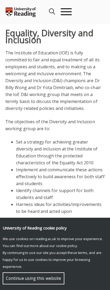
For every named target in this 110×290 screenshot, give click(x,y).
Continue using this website (33, 278)
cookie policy (66, 245)
